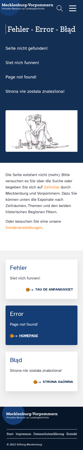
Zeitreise (52, 187)
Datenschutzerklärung (48, 434)
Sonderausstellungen (24, 227)
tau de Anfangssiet (54, 289)
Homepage (28, 335)
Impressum (23, 434)
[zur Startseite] (30, 413)
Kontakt (71, 434)
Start (10, 434)
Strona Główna (58, 382)
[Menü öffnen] (72, 9)
